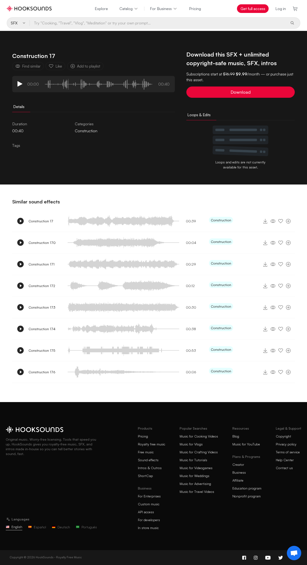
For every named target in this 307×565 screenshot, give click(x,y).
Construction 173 (42, 307)
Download (240, 92)
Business (239, 472)
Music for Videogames (196, 468)
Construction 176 (42, 372)
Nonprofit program (246, 496)
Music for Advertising (195, 484)
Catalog (126, 8)
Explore (101, 8)
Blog (235, 436)
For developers (149, 520)
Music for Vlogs (191, 444)
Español (40, 527)
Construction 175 (42, 350)
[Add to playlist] (288, 221)
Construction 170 (42, 243)
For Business (161, 8)
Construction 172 (42, 286)
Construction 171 (41, 264)
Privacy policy (286, 444)
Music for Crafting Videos (199, 452)
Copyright (283, 436)
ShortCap (145, 476)
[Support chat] (294, 553)
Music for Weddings (194, 476)
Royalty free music (151, 444)
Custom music (148, 504)
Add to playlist (88, 66)
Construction (86, 130)
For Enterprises (149, 496)
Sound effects (148, 460)
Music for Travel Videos (197, 492)
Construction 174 (42, 329)
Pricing (195, 8)
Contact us (284, 468)
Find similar (31, 66)
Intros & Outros (150, 468)
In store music (148, 528)
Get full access (253, 8)
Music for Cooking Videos (199, 436)
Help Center (285, 460)
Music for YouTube (246, 444)
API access (146, 512)
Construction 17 (41, 221)
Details (18, 106)
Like (58, 66)
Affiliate (237, 480)
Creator (238, 464)
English (17, 527)
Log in (280, 8)
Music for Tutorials (193, 460)
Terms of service (288, 452)
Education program (246, 488)
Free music (146, 452)
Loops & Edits (199, 114)
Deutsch (64, 527)
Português (89, 527)
